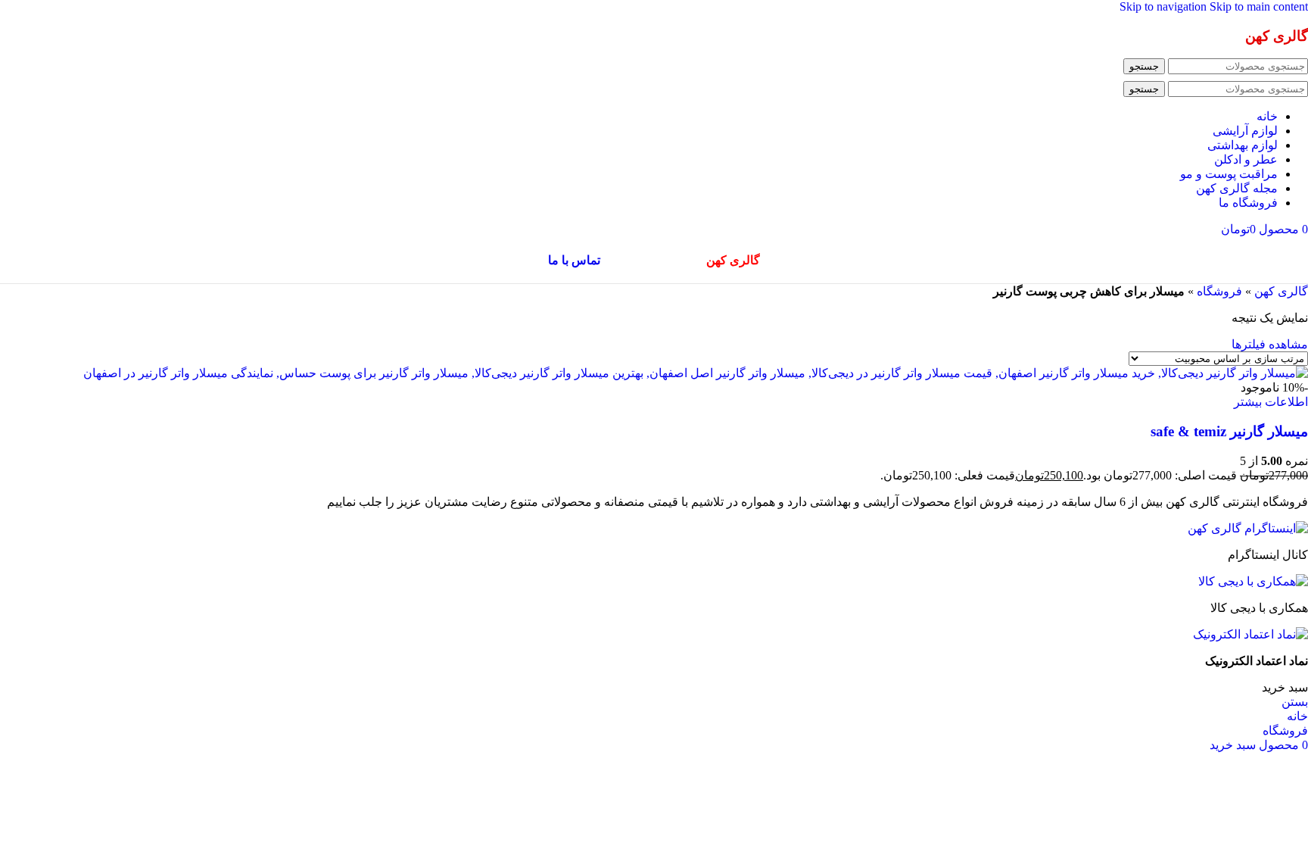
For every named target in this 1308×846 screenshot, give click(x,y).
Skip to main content (1259, 6)
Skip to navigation (1165, 6)
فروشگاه (1219, 291)
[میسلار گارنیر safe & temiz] (695, 373)
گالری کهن (1281, 291)
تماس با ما (574, 260)
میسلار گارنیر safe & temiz (1229, 431)
